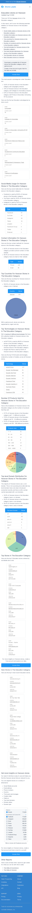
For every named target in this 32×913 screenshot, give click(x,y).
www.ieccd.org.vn (15, 683)
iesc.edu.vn (12, 627)
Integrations (4, 885)
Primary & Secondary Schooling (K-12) (16, 130)
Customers (20, 885)
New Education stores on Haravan (14, 57)
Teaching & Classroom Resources (15, 141)
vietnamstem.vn (14, 758)
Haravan (14, 18)
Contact (19, 882)
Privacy (19, 896)
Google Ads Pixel (11, 373)
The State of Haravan (10, 870)
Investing (4, 882)
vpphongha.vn (13, 571)
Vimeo (8, 389)
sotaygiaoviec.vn (15, 702)
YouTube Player (10, 387)
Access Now (16, 74)
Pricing (3, 896)
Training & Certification (11, 173)
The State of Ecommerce (11, 868)
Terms (19, 899)
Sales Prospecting (6, 879)
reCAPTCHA (10, 367)
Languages (8, 108)
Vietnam (12, 294)
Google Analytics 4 (11, 384)
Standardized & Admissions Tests (14, 162)
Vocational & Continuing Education (15, 151)
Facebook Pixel (10, 381)
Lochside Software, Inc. (8, 909)
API (2, 888)
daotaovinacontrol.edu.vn (16, 608)
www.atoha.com (13, 646)
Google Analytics (11, 378)
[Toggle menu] (29, 6)
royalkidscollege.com (16, 721)
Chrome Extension (21, 1)
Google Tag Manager (12, 370)
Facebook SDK (10, 392)
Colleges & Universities (11, 119)
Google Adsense (11, 375)
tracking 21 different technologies (15, 334)
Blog (18, 888)
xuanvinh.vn (12, 589)
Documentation (5, 899)
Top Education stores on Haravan (14, 55)
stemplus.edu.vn (14, 739)
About (19, 879)
